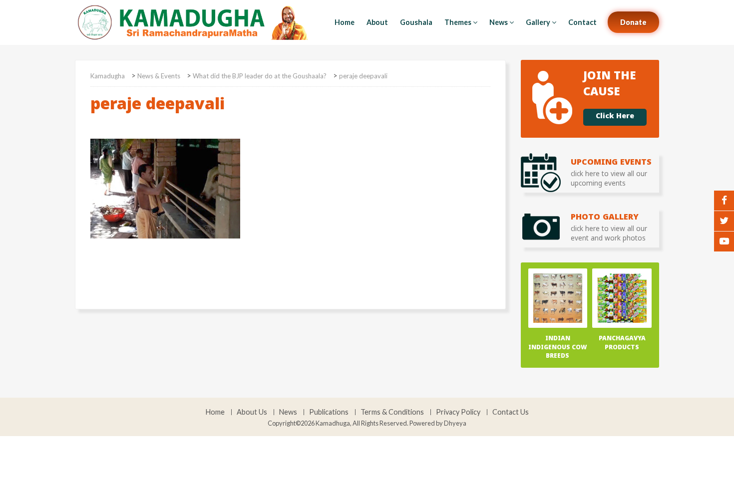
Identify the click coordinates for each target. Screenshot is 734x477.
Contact (582, 22)
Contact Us (510, 412)
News (498, 22)
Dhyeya (455, 423)
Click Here (615, 117)
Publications (329, 412)
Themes (457, 22)
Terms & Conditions (392, 412)
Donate (633, 22)
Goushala (416, 22)
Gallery (538, 22)
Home (345, 22)
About (377, 22)
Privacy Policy (458, 412)
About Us (252, 412)
